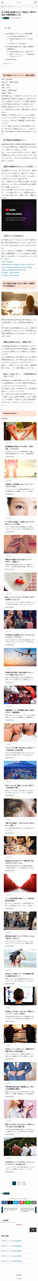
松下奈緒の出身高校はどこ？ (19, 36)
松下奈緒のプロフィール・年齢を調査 (19, 33)
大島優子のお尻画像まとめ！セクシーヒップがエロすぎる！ (19, 485)
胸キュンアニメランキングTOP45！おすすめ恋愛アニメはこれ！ (19, 598)
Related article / (12, 59)
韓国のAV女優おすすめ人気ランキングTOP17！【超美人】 (18, 561)
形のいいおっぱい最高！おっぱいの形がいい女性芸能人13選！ (19, 787)
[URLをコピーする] (33, 1202)
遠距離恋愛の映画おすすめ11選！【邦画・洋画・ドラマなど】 (19, 448)
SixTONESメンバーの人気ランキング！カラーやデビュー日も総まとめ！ (19, 1163)
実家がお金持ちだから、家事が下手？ (22, 52)
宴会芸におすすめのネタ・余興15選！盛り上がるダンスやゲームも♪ (19, 862)
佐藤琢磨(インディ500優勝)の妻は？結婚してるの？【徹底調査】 (20, 711)
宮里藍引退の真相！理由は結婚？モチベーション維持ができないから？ (19, 674)
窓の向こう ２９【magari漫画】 (12, 1246)
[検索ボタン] (35, 2)
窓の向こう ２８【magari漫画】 (12, 1251)
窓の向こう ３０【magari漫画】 (12, 1241)
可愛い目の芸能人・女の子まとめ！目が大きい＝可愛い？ (19, 824)
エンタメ (6, 18)
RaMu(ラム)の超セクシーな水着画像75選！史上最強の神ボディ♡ (20, 975)
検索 (33, 1230)
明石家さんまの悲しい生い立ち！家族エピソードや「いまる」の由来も (19, 1013)
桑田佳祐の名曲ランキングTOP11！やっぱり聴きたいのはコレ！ (19, 937)
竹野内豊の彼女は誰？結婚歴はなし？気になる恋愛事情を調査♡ (19, 1088)
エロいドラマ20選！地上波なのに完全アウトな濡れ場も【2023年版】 (19, 749)
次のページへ (8, 63)
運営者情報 (19, 1275)
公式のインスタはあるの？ (18, 43)
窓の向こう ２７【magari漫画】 (12, 1256)
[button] (4, 1202)
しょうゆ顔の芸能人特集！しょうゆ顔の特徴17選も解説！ (19, 900)
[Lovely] (19, 2)
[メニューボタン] (2, 2)
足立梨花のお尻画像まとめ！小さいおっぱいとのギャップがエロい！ (19, 636)
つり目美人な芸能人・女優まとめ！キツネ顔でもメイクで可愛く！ (19, 523)
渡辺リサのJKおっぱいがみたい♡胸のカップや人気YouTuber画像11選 (20, 1125)
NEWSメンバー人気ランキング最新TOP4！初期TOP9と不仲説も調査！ (20, 1050)
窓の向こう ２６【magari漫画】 (12, 1261)
